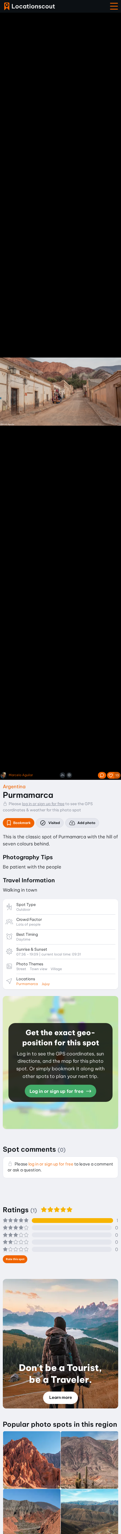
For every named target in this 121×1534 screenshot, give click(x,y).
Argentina (14, 786)
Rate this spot (15, 1259)
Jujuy (46, 984)
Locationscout (29, 6)
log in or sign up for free (43, 803)
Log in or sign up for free (57, 1091)
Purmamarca (27, 984)
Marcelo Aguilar (21, 775)
